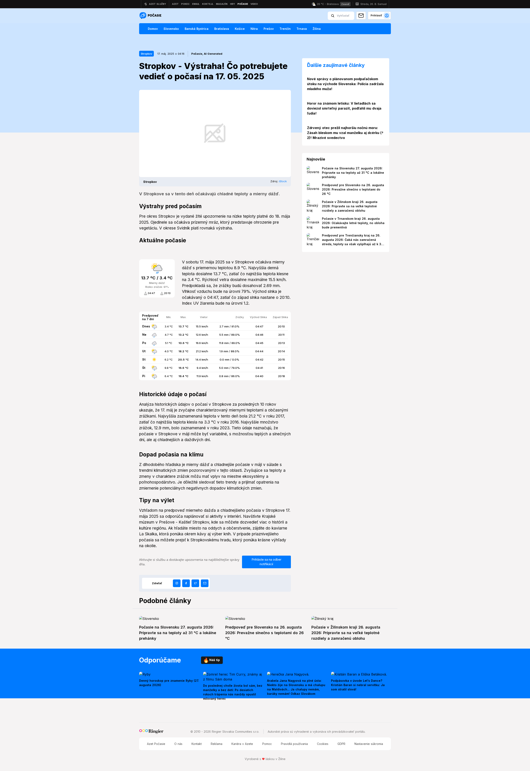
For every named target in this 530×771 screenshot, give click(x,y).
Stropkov (146, 53)
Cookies (322, 744)
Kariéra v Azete (242, 744)
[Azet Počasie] (151, 15)
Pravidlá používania (294, 744)
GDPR (341, 744)
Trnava (301, 28)
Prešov (269, 28)
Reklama (216, 744)
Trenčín (285, 28)
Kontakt (197, 744)
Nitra (254, 28)
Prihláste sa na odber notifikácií (266, 561)
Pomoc (267, 744)
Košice (240, 28)
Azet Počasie (156, 744)
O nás (178, 744)
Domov (153, 28)
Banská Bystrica (196, 28)
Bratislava (221, 28)
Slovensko (171, 28)
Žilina (317, 28)
